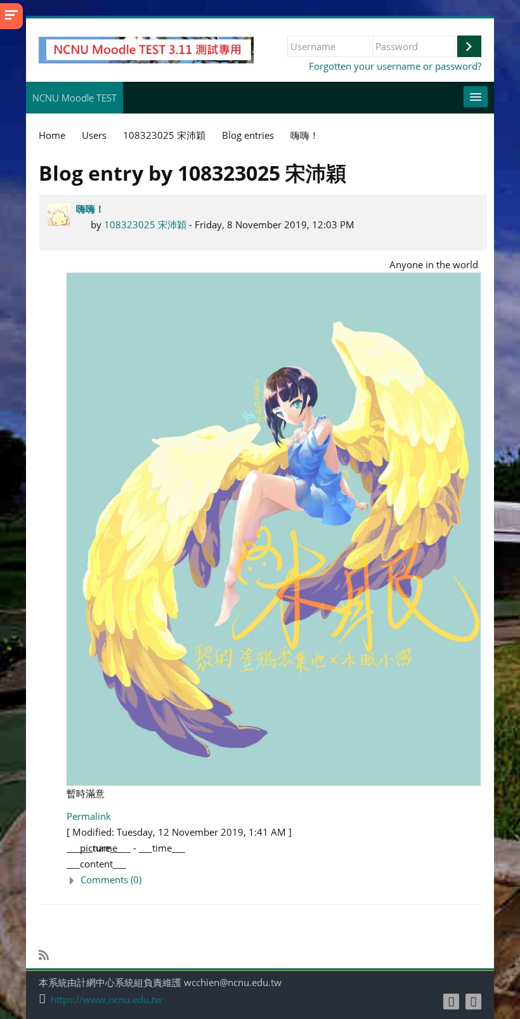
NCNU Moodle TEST (74, 97)
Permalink (89, 816)
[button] (274, 880)
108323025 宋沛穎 (145, 224)
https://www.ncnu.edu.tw (106, 999)
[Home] (146, 48)
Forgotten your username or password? (395, 66)
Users (94, 135)
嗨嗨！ (90, 208)
